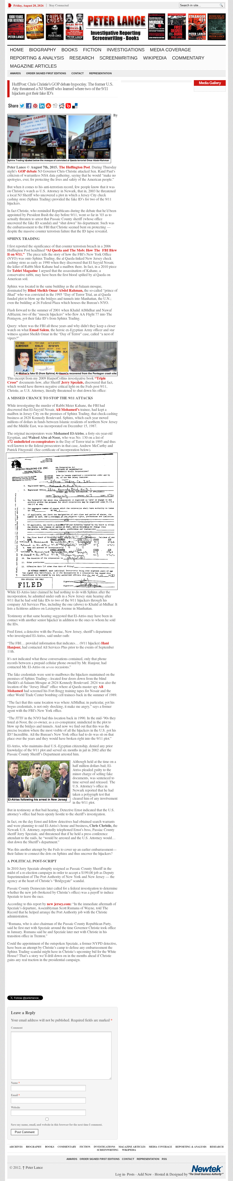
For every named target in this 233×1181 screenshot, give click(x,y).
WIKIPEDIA (155, 57)
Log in (120, 1174)
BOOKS (69, 49)
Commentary (188, 57)
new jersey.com (58, 903)
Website (15, 1107)
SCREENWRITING (118, 57)
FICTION (92, 49)
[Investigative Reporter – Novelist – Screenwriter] (116, 27)
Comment (17, 1028)
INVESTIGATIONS (125, 49)
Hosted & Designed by (172, 1174)
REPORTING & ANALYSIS (37, 57)
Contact (77, 73)
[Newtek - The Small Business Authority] (206, 1174)
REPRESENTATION (100, 73)
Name (15, 1083)
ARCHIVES (16, 1147)
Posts (130, 1174)
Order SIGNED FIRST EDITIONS (46, 73)
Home (17, 49)
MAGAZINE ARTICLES (33, 66)
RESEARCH (81, 57)
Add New (144, 1174)
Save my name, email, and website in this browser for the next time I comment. (56, 1125)
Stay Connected (59, 5)
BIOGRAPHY (42, 49)
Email (15, 1095)
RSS (164, 1159)
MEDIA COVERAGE (170, 49)
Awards (15, 73)
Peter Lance (32, 1167)
